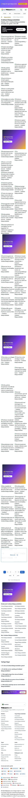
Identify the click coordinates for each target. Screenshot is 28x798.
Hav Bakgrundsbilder (20, 613)
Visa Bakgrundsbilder (6, 611)
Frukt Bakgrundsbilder (20, 726)
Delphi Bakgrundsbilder (7, 650)
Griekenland (18, 771)
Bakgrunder (3, 746)
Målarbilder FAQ (4, 760)
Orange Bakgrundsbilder (7, 628)
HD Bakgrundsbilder (19, 719)
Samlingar (3, 717)
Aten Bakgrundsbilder (6, 637)
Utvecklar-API (18, 760)
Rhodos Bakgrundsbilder (5, 647)
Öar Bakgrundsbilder (20, 619)
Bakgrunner (21, 785)
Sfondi (14, 781)
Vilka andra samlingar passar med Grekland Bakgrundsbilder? (13, 685)
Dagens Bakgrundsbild (6, 728)
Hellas (17, 773)
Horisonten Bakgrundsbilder (5, 620)
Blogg (16, 755)
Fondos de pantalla (7, 783)
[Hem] (1, 17)
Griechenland (15, 768)
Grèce (4, 773)
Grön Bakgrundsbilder (19, 739)
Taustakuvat (5, 787)
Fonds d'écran (6, 785)
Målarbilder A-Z (18, 750)
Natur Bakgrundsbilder (20, 608)
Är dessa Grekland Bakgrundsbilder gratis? (13, 665)
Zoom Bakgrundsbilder (20, 655)
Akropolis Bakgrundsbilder (5, 640)
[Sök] (21, 9)
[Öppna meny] (25, 9)
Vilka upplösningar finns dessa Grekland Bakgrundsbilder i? (12, 675)
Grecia (4, 771)
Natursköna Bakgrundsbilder (19, 645)
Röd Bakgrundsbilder (6, 623)
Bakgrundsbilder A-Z (19, 744)
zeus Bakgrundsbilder (6, 644)
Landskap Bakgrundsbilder (19, 616)
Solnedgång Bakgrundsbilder (5, 631)
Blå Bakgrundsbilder (20, 611)
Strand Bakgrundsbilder (7, 606)
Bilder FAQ (3, 758)
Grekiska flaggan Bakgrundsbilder (5, 653)
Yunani (10, 773)
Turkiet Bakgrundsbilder (21, 626)
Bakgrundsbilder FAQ (6, 755)
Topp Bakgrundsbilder (6, 726)
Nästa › (22, 572)
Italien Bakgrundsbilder (20, 628)
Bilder (2, 748)
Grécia (22, 768)
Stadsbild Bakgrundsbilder (19, 622)
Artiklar (2, 730)
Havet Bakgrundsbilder (20, 721)
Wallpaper (5, 779)
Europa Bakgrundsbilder (21, 640)
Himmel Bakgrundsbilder (5, 614)
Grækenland (6, 768)
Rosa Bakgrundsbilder (6, 626)
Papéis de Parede (7, 781)
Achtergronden (17, 783)
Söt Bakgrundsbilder (20, 606)
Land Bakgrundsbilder (20, 637)
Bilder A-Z (17, 748)
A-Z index (3, 715)
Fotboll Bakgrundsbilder (20, 730)
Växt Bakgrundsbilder (19, 728)
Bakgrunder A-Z (18, 746)
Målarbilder (3, 750)
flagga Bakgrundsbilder (20, 642)
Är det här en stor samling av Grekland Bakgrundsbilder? (11, 669)
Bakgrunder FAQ (4, 756)
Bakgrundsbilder (7, 17)
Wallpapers (15, 777)
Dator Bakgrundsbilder (20, 652)
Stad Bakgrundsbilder (6, 617)
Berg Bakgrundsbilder (6, 608)
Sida (10, 575)
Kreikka (23, 773)
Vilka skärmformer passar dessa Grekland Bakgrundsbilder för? (12, 680)
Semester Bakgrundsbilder (19, 631)
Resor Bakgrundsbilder (6, 657)
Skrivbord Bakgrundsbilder (19, 649)
